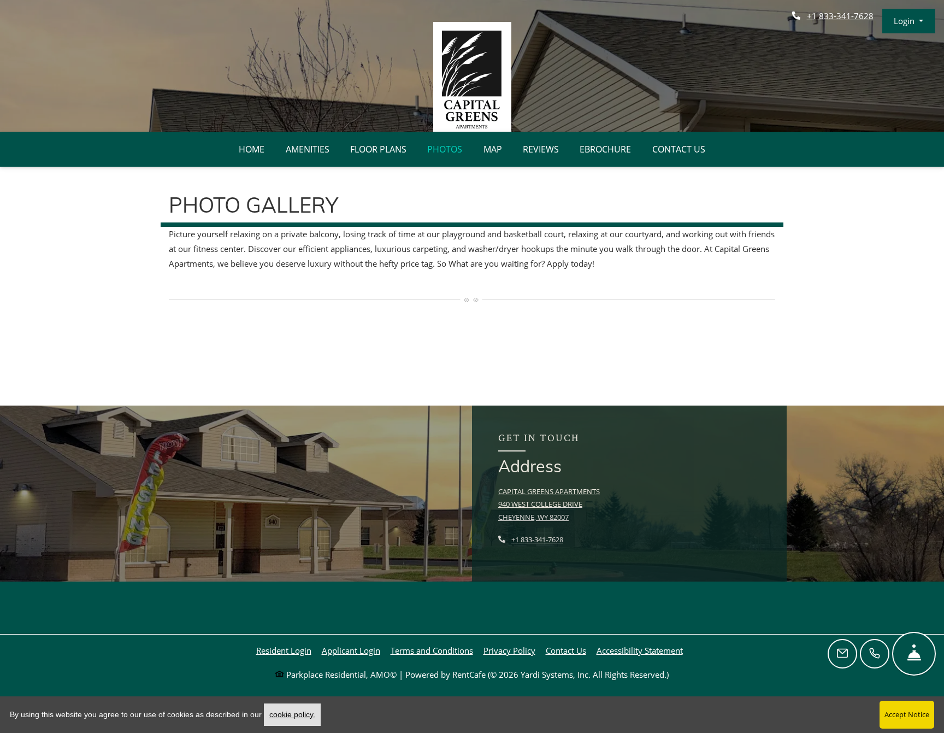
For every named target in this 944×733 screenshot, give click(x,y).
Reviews (541, 149)
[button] (908, 21)
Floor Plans (378, 149)
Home (251, 149)
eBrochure (605, 149)
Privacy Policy (509, 650)
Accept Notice (906, 714)
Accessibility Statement (640, 650)
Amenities (307, 149)
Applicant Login (351, 650)
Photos (444, 149)
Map (492, 149)
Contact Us (678, 149)
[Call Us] (874, 654)
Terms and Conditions (432, 650)
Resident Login (283, 650)
